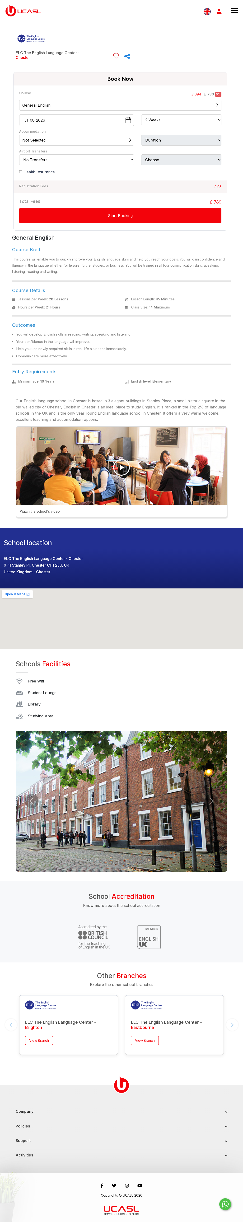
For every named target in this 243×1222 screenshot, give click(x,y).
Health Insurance (39, 172)
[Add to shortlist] (116, 56)
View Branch (39, 1040)
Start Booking (120, 215)
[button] (31, 801)
